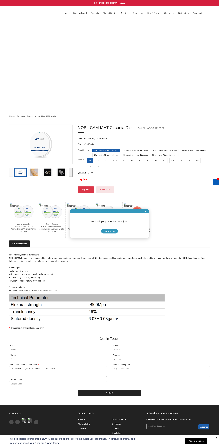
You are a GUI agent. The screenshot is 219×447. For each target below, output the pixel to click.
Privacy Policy (52, 443)
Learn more (109, 231)
